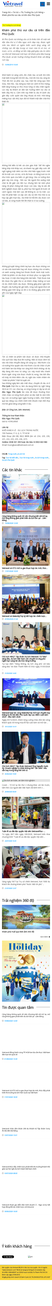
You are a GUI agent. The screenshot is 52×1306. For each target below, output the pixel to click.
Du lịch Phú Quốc (8, 460)
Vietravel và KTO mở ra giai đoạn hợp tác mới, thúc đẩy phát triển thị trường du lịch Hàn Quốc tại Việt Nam (26, 1091)
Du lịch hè (21, 454)
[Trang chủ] (13, 4)
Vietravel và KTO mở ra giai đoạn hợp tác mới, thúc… (25, 568)
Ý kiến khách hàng (17, 1246)
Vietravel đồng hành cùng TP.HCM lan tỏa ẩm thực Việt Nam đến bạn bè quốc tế (26, 1053)
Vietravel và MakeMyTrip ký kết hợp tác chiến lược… (24, 616)
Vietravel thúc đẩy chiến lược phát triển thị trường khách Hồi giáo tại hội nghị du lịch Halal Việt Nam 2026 (26, 1168)
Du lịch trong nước (41, 458)
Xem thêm (44, 937)
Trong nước (12, 454)
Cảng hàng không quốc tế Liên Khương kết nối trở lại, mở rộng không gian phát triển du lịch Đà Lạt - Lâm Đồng (25, 518)
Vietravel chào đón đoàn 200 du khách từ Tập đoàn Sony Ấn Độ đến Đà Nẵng (26, 1129)
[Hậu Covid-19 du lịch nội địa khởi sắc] (26, 862)
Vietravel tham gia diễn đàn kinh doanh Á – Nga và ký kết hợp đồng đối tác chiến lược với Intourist (26, 1206)
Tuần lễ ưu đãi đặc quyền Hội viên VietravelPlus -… (23, 831)
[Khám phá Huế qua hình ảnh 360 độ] (25, 922)
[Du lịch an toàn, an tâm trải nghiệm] (26, 780)
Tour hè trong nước (26, 458)
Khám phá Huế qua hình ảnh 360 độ (18, 931)
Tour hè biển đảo (12, 458)
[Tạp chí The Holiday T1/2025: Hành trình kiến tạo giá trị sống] (26, 971)
